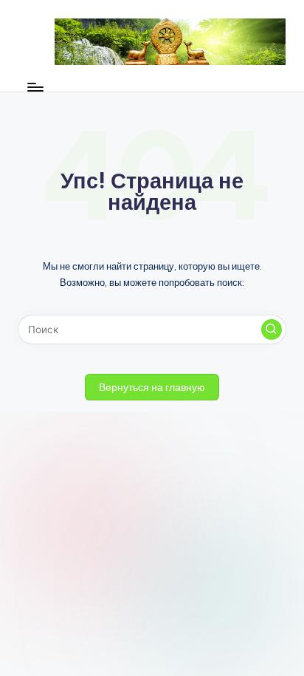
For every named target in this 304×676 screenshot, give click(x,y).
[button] (271, 329)
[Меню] (34, 87)
